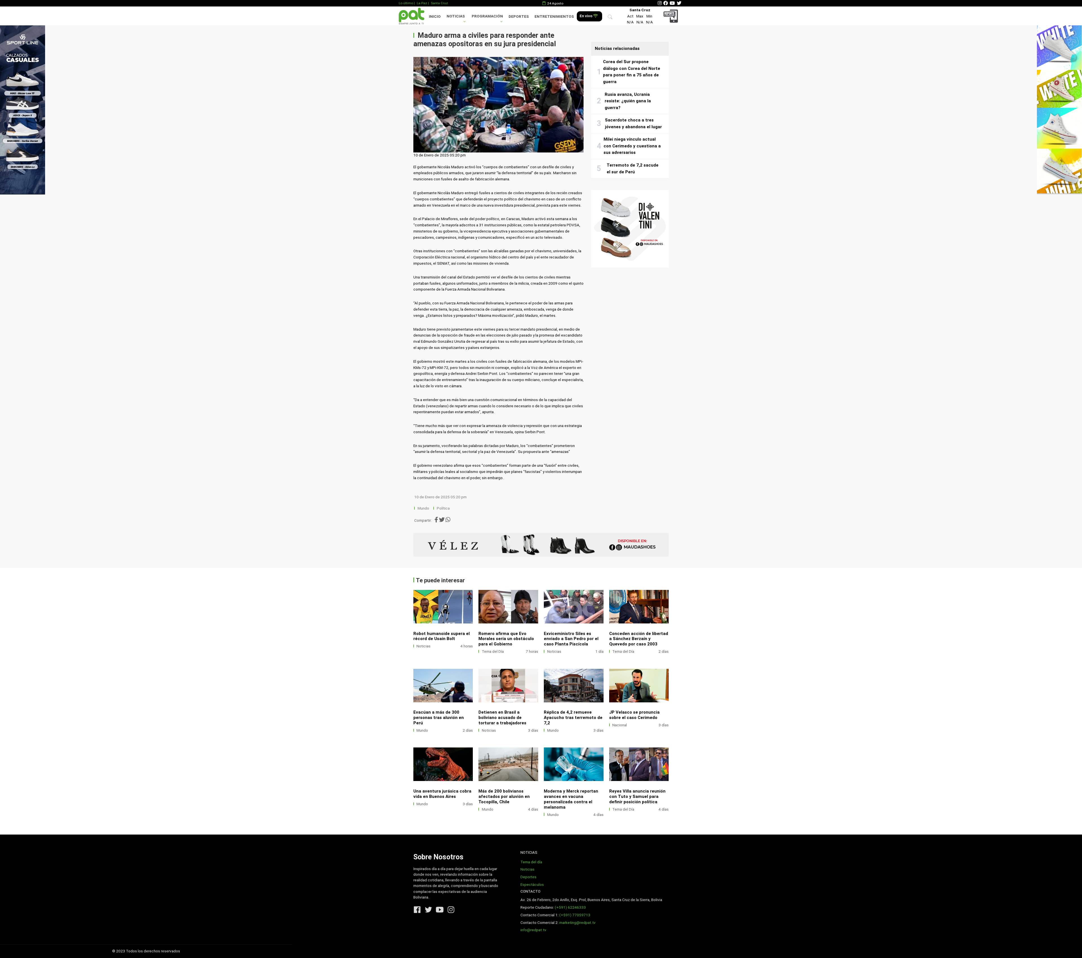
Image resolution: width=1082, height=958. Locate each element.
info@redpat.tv (533, 930)
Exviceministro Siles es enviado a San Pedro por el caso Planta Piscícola (571, 639)
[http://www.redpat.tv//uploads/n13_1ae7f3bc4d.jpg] (443, 685)
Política (443, 508)
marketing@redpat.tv (577, 923)
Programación (487, 16)
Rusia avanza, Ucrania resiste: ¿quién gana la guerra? (628, 101)
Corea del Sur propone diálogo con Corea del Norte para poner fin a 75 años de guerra (631, 71)
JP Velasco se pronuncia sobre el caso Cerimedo (634, 715)
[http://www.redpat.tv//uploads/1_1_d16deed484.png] (508, 685)
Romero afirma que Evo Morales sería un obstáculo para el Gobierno (506, 639)
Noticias (456, 16)
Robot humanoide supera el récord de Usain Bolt (441, 636)
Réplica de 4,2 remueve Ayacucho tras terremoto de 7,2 (573, 717)
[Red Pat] (411, 15)
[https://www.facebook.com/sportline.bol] (541, 545)
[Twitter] (679, 3)
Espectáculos (532, 884)
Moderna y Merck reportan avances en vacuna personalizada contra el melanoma (571, 799)
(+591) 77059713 (574, 915)
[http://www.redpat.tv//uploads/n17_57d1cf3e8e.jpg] (639, 606)
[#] (22, 109)
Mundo (423, 508)
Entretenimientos (554, 16)
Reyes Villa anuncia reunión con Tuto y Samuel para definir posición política (637, 796)
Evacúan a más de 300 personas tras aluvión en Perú (438, 717)
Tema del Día (493, 651)
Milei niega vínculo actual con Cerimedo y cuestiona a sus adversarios (632, 146)
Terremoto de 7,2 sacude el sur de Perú (632, 168)
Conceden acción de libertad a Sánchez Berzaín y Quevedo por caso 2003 (638, 639)
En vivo (586, 16)
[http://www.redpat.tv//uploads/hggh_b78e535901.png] (574, 606)
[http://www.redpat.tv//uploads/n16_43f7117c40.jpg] (574, 685)
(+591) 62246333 (570, 907)
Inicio (435, 16)
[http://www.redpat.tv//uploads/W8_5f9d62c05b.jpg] (443, 606)
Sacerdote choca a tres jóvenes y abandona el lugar (633, 123)
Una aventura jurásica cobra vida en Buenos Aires (442, 794)
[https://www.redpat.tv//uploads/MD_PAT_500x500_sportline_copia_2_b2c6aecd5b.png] (630, 228)
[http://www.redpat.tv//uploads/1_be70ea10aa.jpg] (443, 764)
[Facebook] (665, 3)
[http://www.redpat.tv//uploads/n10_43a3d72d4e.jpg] (574, 764)
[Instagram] (660, 3)
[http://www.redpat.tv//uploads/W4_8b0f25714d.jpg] (508, 606)
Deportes (519, 16)
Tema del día (531, 862)
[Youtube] (672, 3)
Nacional (619, 725)
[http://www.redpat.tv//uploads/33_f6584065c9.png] (508, 764)
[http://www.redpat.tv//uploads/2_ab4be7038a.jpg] (639, 685)
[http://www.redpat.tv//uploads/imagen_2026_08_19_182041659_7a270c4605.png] (639, 764)
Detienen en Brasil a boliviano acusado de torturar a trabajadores (502, 717)
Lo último (406, 3)
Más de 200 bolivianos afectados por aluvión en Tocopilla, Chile (504, 796)
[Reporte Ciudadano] (671, 15)
